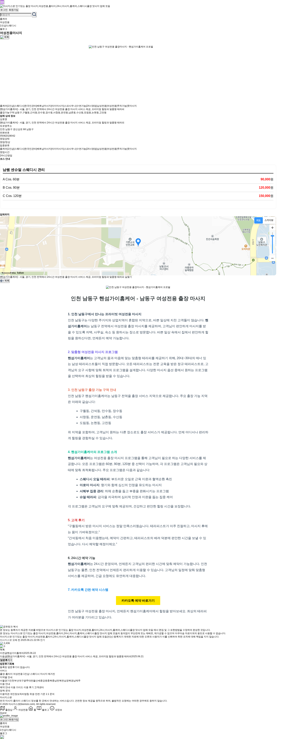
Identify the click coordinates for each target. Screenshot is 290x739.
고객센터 (39, 687)
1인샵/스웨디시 (8, 25)
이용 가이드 (17, 687)
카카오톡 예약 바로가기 (138, 600)
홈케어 (3, 19)
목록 (2, 649)
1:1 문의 (50, 694)
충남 (54, 680)
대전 (30, 680)
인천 (11, 680)
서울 (2, 680)
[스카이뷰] (269, 220)
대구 (21, 680)
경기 (7, 680)
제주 (78, 680)
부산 (16, 680)
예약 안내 (5, 687)
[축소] (272, 258)
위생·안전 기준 (37, 694)
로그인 (3, 9)
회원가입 (13, 9)
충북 (49, 680)
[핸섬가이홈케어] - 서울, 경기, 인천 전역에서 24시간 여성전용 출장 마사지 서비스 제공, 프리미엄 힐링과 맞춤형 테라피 (69, 656)
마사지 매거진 (47, 674)
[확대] (272, 228)
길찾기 (128, 277)
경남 (73, 680)
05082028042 (7, 135)
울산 (35, 680)
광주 (26, 680)
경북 (68, 680)
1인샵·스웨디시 (31, 674)
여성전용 (4, 22)
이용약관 (4, 694)
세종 (40, 680)
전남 (64, 680)
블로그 (3, 29)
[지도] (258, 220)
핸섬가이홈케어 (15, 653)
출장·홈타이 (6, 674)
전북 (59, 680)
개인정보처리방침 (19, 694)
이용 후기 (29, 687)
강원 (45, 680)
